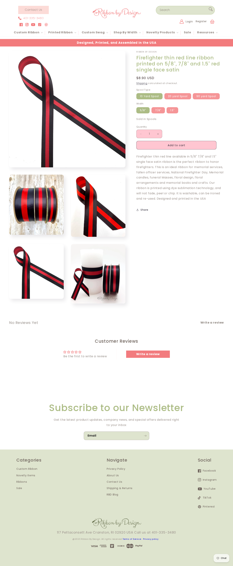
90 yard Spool (206, 96)
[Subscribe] (145, 435)
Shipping (141, 83)
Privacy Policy (116, 469)
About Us (113, 475)
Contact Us (33, 10)
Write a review (148, 354)
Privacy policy (150, 539)
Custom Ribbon (26, 469)
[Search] (211, 10)
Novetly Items (25, 475)
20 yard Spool (177, 96)
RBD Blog (112, 494)
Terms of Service (132, 539)
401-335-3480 (33, 18)
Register (201, 21)
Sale (19, 488)
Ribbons (21, 482)
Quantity (141, 127)
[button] (28, 32)
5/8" (143, 110)
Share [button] (144, 210)
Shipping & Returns (120, 488)
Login (189, 21)
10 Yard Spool (149, 96)
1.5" (172, 110)
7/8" (158, 110)
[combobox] (185, 10)
